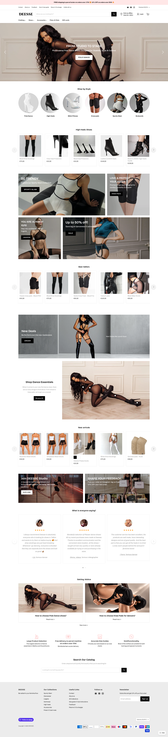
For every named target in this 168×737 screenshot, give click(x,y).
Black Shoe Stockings (27, 159)
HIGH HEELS (148, 57)
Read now (49, 619)
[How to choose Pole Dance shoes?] (50, 597)
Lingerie (46, 699)
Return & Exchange (56, 7)
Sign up (145, 699)
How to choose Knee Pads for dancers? (117, 616)
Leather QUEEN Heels (108, 159)
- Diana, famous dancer (128, 554)
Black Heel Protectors (81, 159)
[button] (140, 14)
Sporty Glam (48, 693)
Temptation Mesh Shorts (55, 456)
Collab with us (67, 7)
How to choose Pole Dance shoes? (50, 616)
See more (83, 625)
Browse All (39, 398)
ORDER (27, 341)
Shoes (31, 20)
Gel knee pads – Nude (135, 456)
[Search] (114, 14)
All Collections (73, 699)
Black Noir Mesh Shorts (28, 456)
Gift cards (65, 20)
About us (27, 7)
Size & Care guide (44, 7)
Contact (20, 7)
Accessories (41, 20)
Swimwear (47, 702)
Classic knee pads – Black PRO (30, 296)
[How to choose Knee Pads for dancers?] (117, 597)
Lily (34, 557)
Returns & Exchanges (76, 707)
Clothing (21, 20)
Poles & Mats (54, 20)
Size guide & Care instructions (78, 702)
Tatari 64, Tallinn (128, 15)
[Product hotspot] (85, 379)
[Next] (153, 150)
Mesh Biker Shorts (134, 296)
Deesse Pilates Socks (81, 461)
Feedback (34, 7)
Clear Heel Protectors (54, 159)
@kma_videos (75, 557)
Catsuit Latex (105, 296)
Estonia (143, 7)
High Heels (47, 704)
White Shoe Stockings (108, 456)
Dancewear (47, 696)
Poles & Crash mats (50, 710)
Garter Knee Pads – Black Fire (84, 296)
